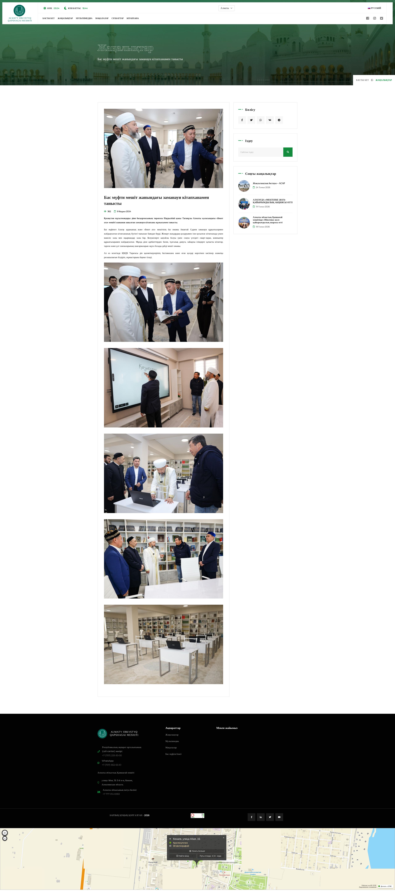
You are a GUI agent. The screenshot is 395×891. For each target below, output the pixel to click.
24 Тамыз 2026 (262, 187)
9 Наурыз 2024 (123, 211)
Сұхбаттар (118, 18)
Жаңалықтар (65, 18)
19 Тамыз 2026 (262, 206)
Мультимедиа (84, 18)
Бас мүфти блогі (173, 754)
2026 (147, 815)
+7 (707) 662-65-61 (111, 764)
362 (109, 211)
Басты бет (49, 18)
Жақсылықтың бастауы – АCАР (269, 183)
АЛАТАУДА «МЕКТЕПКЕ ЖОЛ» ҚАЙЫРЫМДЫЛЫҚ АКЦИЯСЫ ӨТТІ (273, 201)
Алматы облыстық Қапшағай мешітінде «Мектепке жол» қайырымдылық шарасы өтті (268, 220)
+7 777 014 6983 (111, 794)
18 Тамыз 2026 (262, 226)
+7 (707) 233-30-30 (112, 755)
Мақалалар (101, 18)
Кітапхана (133, 18)
